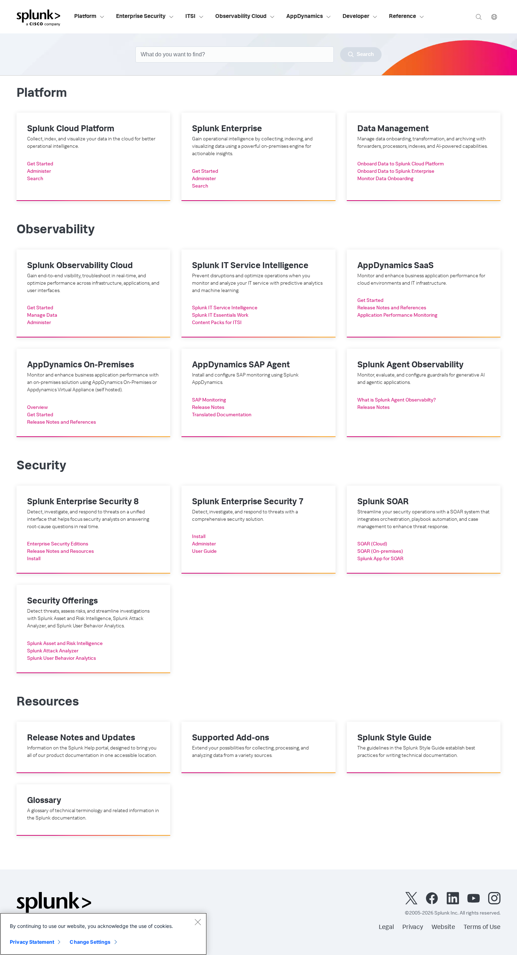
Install (33, 559)
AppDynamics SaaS (395, 266)
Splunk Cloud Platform (70, 129)
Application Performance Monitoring (397, 315)
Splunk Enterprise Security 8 (83, 502)
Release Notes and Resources (60, 551)
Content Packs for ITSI (217, 323)
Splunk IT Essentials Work (220, 315)
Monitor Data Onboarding (385, 179)
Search (35, 179)
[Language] (494, 16)
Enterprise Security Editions (57, 544)
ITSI (190, 17)
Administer (39, 171)
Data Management (393, 129)
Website (443, 927)
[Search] (478, 16)
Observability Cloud (241, 17)
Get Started (40, 164)
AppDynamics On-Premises (80, 365)
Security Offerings (62, 601)
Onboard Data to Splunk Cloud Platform (400, 164)
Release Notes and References (391, 308)
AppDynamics (304, 17)
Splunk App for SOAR (380, 559)
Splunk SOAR (383, 502)
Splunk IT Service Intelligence (250, 266)
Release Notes (208, 407)
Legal (386, 927)
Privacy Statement (32, 942)
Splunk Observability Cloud (80, 266)
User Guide (204, 551)
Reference (402, 17)
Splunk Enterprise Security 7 (248, 502)
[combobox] (258, 54)
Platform (85, 17)
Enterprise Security (141, 17)
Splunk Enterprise (227, 129)
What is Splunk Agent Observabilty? (396, 400)
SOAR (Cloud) (372, 544)
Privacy (412, 927)
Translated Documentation (221, 415)
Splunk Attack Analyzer (52, 651)
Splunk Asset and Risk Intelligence (65, 643)
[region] (103, 934)
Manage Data (42, 315)
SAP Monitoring (209, 400)
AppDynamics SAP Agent (241, 365)
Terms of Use (482, 927)
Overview (37, 407)
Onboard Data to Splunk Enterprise (395, 171)
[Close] (197, 921)
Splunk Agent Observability (410, 365)
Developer (356, 17)
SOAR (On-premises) (380, 551)
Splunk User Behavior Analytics (61, 658)
